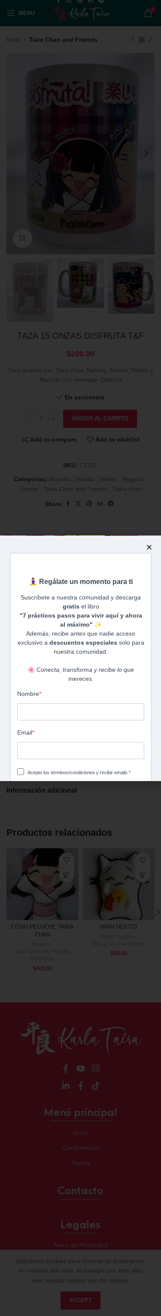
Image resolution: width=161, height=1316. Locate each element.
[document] (80, 658)
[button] (149, 547)
